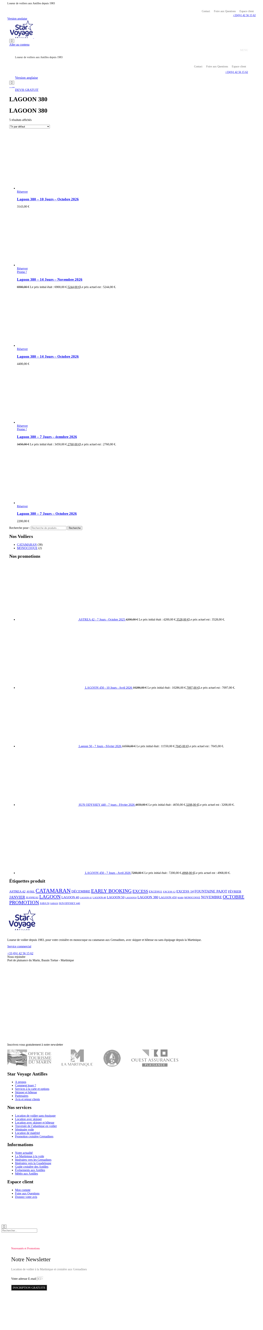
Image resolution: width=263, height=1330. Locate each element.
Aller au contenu (19, 44)
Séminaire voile (24, 1129)
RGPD (104, 1203)
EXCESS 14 (185, 891)
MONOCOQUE (27, 548)
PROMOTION (24, 902)
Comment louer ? (25, 1085)
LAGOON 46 (99, 897)
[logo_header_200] (21, 933)
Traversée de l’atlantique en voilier (36, 1126)
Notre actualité (24, 1152)
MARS (180, 898)
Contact (206, 11)
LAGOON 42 (86, 898)
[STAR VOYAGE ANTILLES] (33, 37)
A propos (20, 1082)
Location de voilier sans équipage (35, 1115)
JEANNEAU (32, 897)
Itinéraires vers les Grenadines (33, 1159)
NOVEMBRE (211, 897)
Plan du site (152, 1203)
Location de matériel (27, 1133)
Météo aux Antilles (26, 1173)
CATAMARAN (27, 544)
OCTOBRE (233, 896)
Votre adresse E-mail (24, 1278)
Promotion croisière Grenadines (34, 1136)
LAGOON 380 (147, 897)
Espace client (247, 11)
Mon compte (22, 1190)
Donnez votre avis (26, 1197)
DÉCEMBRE (80, 891)
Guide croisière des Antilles (31, 1166)
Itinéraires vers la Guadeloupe (33, 1163)
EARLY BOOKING (111, 891)
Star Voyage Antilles (88, 1203)
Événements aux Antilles (30, 1170)
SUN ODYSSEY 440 (69, 903)
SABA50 (54, 903)
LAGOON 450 (168, 897)
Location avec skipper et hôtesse (34, 1122)
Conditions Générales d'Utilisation (127, 1203)
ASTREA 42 (17, 891)
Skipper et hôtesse (26, 1092)
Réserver (22, 191)
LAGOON (50, 897)
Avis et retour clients (27, 1099)
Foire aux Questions (225, 11)
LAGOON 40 (70, 897)
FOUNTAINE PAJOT (210, 891)
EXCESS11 (155, 891)
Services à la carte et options (32, 1088)
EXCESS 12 (169, 891)
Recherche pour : (19, 527)
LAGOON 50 (116, 897)
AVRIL (30, 891)
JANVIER (17, 897)
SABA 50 (44, 903)
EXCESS (140, 891)
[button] (244, 15)
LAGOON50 (131, 898)
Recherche (75, 528)
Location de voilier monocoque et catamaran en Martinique (46, 1203)
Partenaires (21, 1095)
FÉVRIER (234, 891)
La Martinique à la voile (29, 1156)
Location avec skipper (28, 1119)
